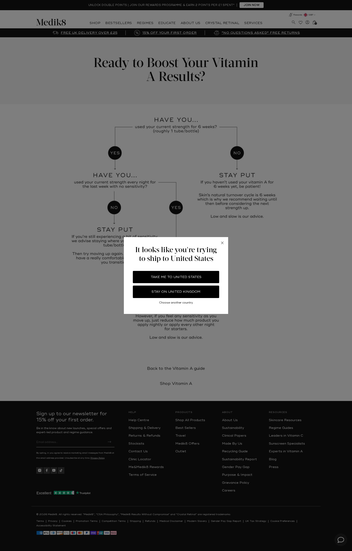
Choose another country (176, 302)
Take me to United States (176, 277)
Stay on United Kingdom (176, 292)
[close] (222, 243)
